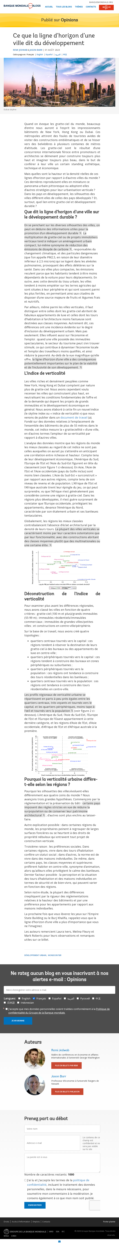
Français (30, 54)
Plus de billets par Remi (66, 1065)
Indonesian (27, 1002)
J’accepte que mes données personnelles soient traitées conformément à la (59, 1010)
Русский (85, 998)
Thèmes (79, 7)
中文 (65, 54)
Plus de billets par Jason (67, 1091)
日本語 (11, 1002)
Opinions (69, 20)
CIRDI (13, 1236)
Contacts (91, 7)
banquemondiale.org (101, 2)
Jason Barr (35, 50)
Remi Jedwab (20, 50)
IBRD (51, 1231)
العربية (57, 54)
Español (49, 54)
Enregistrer (35, 1205)
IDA (57, 1231)
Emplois (36, 1221)
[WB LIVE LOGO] (106, 8)
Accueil (49, 7)
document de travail (73, 417)
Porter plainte (109, 1221)
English (40, 54)
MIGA (6, 1236)
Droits (6, 1221)
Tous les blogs (64, 7)
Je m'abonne (17, 1021)
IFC (63, 1231)
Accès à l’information (21, 1221)
